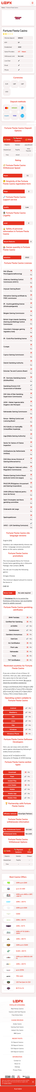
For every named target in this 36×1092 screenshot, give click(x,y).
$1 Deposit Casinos (17, 1042)
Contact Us (17, 1061)
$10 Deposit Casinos (17, 1048)
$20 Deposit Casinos (17, 1052)
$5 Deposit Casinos (17, 1045)
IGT (19, 52)
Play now (18, 1089)
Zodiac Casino (17, 1024)
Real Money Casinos (17, 1009)
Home (3, 7)
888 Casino (17, 1033)
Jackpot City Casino (17, 1030)
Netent (24, 52)
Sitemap (17, 1067)
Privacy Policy (17, 1070)
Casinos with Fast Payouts (17, 1012)
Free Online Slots (17, 1015)
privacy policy (7, 1083)
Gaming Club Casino (17, 1027)
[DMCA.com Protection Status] (7, 1076)
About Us (17, 1064)
